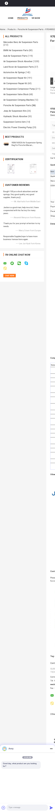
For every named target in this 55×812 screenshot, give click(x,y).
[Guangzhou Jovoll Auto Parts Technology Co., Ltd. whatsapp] (13, 263)
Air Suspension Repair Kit (15, 78)
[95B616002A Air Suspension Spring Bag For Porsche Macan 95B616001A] (6, 144)
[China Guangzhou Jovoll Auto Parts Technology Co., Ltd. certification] (11, 169)
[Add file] (3, 808)
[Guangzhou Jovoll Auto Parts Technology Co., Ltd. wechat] (20, 263)
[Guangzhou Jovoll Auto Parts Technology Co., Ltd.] (27, 12)
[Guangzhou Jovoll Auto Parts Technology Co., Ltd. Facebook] (6, 3)
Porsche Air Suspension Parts (30, 29)
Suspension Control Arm (14, 122)
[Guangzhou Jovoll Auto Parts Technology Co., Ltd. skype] (28, 263)
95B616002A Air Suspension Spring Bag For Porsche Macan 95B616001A (27, 145)
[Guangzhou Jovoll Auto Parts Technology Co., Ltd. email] (6, 263)
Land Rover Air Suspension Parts (18, 67)
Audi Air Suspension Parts (15, 56)
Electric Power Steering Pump (17, 127)
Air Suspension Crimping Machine (18, 100)
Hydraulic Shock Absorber (15, 116)
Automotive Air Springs (14, 72)
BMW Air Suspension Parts (15, 50)
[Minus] (51, 748)
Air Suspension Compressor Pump (19, 89)
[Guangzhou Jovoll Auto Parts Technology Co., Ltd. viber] (6, 268)
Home (10, 18)
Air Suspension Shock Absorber (17, 61)
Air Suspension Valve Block (16, 94)
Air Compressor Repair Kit (15, 83)
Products (22, 18)
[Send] (51, 808)
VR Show (36, 18)
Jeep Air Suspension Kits (15, 111)
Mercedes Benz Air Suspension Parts (20, 42)
